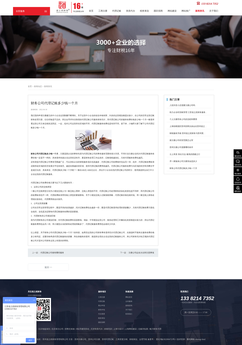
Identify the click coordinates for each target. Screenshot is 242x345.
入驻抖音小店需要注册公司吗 (182, 105)
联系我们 (128, 314)
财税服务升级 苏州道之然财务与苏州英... (187, 133)
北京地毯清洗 (44, 329)
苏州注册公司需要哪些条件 (181, 147)
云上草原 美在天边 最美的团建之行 (185, 154)
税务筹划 (144, 11)
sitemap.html (200, 339)
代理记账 (116, 11)
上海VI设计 (118, 329)
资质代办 (130, 11)
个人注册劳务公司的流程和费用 (183, 119)
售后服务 (237, 174)
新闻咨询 (128, 306)
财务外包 (101, 310)
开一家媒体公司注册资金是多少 (183, 161)
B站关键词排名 (82, 329)
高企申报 (101, 306)
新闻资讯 (199, 11)
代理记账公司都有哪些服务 (52, 253)
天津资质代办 (97, 329)
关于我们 (213, 11)
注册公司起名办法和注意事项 (141, 253)
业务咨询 (237, 165)
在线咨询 (237, 182)
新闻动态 (38, 86)
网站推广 (186, 11)
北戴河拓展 (143, 329)
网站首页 (128, 297)
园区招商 (158, 11)
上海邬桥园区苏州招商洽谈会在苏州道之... (188, 126)
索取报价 (237, 191)
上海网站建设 (131, 329)
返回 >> (48, 267)
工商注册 (102, 11)
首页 (91, 11)
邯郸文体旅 (70, 329)
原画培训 (108, 329)
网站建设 (172, 11)
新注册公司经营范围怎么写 (181, 140)
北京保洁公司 (57, 329)
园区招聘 (101, 322)
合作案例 (128, 301)
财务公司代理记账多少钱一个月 (183, 168)
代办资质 (101, 314)
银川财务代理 (155, 329)
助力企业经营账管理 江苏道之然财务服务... (188, 112)
